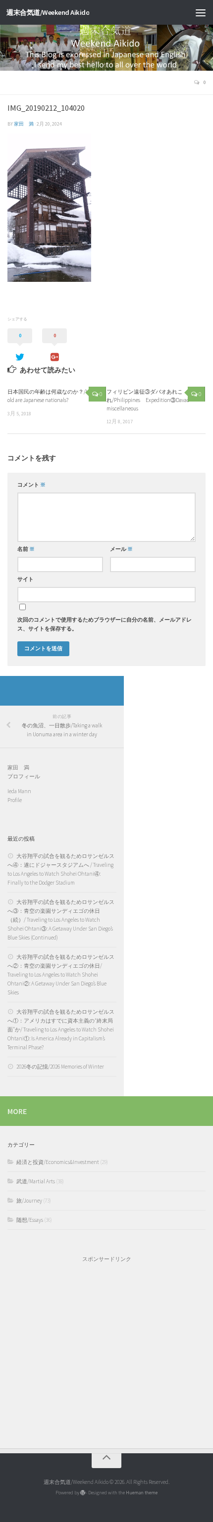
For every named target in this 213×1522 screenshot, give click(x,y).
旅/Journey (29, 1200)
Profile (14, 800)
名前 (26, 549)
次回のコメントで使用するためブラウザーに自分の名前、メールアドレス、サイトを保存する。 (104, 624)
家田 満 (24, 124)
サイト (25, 579)
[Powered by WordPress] (82, 1492)
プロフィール (23, 776)
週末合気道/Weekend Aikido (47, 12)
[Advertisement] (106, 1350)
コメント (31, 485)
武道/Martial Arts (35, 1181)
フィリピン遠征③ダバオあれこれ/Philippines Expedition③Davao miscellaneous (147, 400)
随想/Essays (29, 1219)
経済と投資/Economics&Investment (57, 1162)
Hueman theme (142, 1492)
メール (121, 549)
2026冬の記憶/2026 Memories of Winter (60, 1066)
